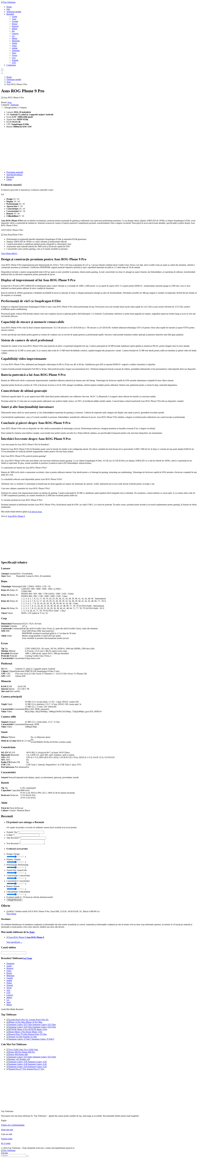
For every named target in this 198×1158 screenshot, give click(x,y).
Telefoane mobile (13, 12)
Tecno (14, 55)
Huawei (15, 26)
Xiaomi (15, 60)
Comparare (11, 65)
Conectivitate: (12, 875)
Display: (10, 859)
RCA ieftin (5, 1143)
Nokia (14, 43)
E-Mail (10, 835)
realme (15, 48)
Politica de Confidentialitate (13, 1125)
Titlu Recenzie (13, 838)
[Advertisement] (82, 149)
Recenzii (10, 177)
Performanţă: (11, 865)
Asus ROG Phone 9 (16, 516)
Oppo (14, 45)
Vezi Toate (27, 958)
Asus (14, 19)
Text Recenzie (13, 843)
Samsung (16, 50)
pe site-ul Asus (35, 511)
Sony (14, 53)
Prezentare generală (14, 172)
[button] (99, 444)
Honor (14, 24)
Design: (9, 854)
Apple (14, 16)
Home (9, 7)
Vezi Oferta (11, 914)
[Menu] (2, 69)
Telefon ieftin (6, 1139)
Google (15, 21)
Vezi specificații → (14, 942)
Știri (8, 9)
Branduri (10, 14)
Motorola (16, 41)
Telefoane (14, 105)
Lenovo (15, 33)
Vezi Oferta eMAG (9, 253)
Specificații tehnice (14, 174)
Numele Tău (12, 832)
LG (13, 36)
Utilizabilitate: (12, 892)
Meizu (14, 38)
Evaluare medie (13, 897)
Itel (13, 31)
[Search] (2, 73)
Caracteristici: (12, 881)
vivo (14, 58)
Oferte (9, 179)
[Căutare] (28, 1156)
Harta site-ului (7, 1129)
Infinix (15, 28)
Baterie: (9, 886)
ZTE (14, 62)
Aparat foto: (11, 870)
